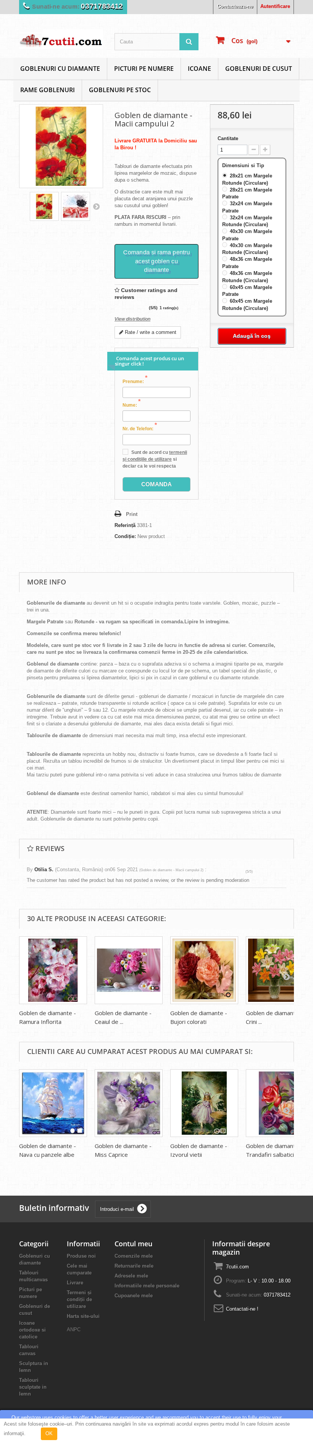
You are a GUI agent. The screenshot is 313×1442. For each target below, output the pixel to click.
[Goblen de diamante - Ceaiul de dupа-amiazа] (129, 970)
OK (49, 1433)
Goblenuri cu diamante (60, 68)
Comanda (156, 484)
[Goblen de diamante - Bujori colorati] (204, 970)
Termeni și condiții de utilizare (79, 1299)
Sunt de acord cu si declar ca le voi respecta (155, 459)
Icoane (199, 68)
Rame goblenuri (47, 90)
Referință (125, 525)
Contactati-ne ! (242, 1309)
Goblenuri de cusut (258, 68)
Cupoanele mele (134, 1295)
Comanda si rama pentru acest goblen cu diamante (156, 261)
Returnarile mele (134, 1266)
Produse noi (81, 1256)
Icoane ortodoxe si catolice (32, 1330)
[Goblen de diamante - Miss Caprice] (129, 1103)
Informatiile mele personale (147, 1286)
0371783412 (102, 6)
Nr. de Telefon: (140, 428)
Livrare (75, 1283)
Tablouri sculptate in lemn (33, 1387)
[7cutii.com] (61, 39)
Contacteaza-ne (235, 6)
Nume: (131, 405)
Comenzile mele (134, 1256)
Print (131, 514)
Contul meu (133, 1243)
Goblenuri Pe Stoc (120, 90)
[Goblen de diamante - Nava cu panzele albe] (53, 1103)
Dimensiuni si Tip (244, 165)
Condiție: (125, 536)
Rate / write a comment (149, 332)
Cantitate (228, 138)
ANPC (74, 1329)
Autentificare (275, 6)
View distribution (132, 319)
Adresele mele (131, 1276)
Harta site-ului (83, 1316)
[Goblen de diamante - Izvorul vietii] (204, 1103)
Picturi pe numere (144, 68)
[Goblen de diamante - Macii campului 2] (44, 206)
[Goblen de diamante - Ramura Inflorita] (53, 970)
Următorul (96, 206)
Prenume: (135, 381)
